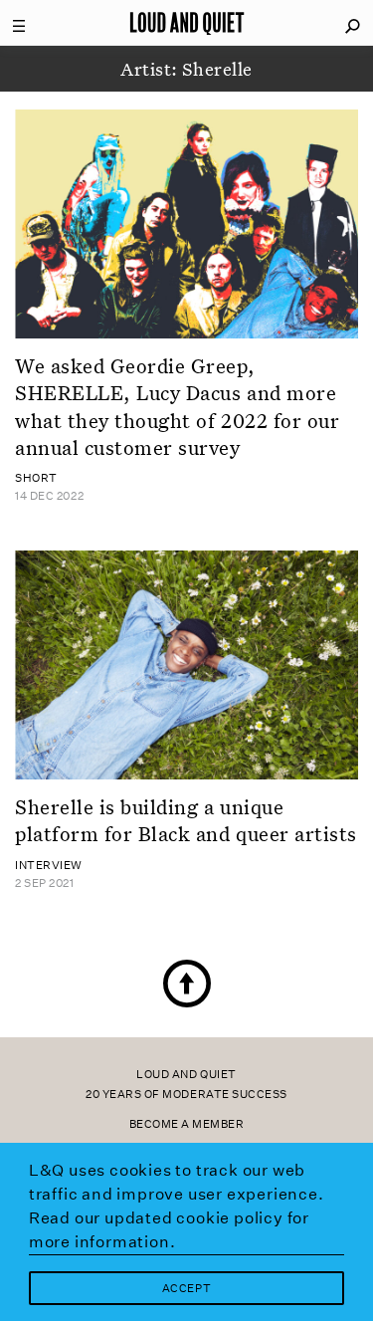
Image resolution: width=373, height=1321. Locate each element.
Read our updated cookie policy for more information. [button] (169, 1230)
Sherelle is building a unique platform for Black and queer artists (186, 819)
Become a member (187, 1124)
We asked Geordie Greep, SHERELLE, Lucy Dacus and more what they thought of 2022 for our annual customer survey (177, 406)
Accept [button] (186, 1288)
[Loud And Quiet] (187, 23)
